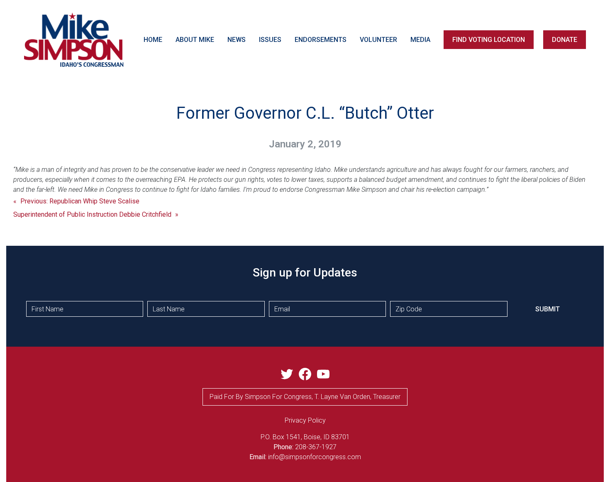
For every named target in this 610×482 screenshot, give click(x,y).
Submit (547, 309)
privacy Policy (305, 420)
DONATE (564, 40)
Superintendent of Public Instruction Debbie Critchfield (92, 214)
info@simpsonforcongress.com (314, 457)
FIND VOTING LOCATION (488, 40)
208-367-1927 (316, 447)
